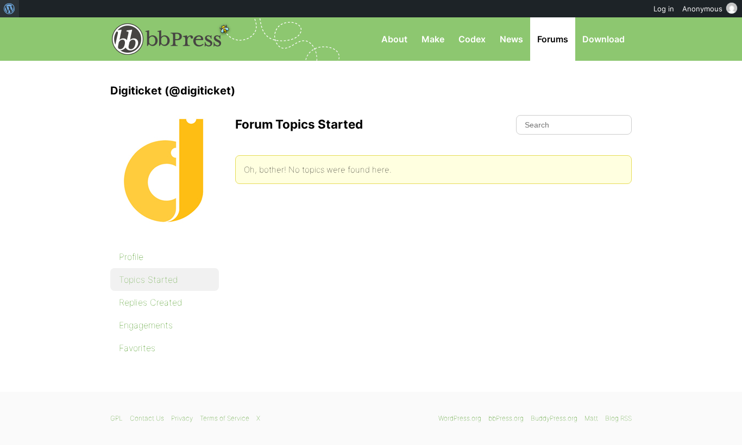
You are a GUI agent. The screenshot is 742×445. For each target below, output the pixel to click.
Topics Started (148, 279)
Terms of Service (224, 418)
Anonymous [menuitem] (702, 8)
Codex (472, 39)
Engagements (146, 325)
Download (603, 39)
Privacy (182, 418)
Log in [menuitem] (663, 8)
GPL (116, 418)
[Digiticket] (164, 231)
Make (433, 39)
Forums (552, 39)
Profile (131, 256)
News (511, 39)
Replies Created (151, 302)
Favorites (137, 347)
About (394, 39)
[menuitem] (9, 8)
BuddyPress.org (554, 418)
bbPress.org (166, 39)
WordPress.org (459, 418)
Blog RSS (618, 418)
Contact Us (147, 418)
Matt (591, 418)
